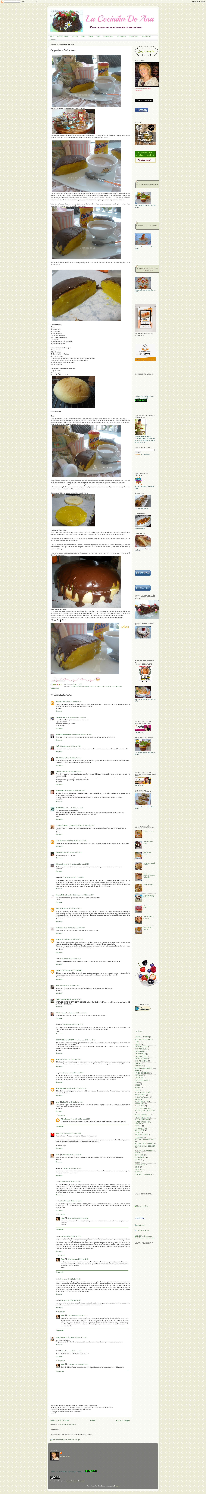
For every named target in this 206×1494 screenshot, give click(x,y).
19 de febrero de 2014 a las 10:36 (70, 1201)
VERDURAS (138, 1172)
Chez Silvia (59, 928)
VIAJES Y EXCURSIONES (143, 1174)
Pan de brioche (148, 884)
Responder (59, 711)
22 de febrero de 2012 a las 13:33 (72, 808)
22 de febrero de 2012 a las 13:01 (74, 790)
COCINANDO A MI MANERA (65, 1040)
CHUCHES (138, 1044)
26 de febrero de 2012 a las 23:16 (72, 1102)
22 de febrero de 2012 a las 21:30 (70, 908)
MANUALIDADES (140, 1095)
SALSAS (137, 1162)
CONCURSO (139, 1066)
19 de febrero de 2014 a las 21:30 (70, 1236)
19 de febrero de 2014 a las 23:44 (78, 1259)
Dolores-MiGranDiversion (64, 895)
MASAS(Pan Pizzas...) (142, 1097)
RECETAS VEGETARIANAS (144, 1150)
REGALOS (138, 1152)
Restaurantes (146, 36)
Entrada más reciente (59, 1420)
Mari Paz (58, 701)
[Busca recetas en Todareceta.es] (142, 1230)
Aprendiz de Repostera (63, 734)
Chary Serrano (60, 1337)
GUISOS (137, 1085)
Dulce (83, 36)
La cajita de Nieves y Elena (64, 825)
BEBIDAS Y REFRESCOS (143, 1039)
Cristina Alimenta (61, 864)
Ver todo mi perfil (65, 1456)
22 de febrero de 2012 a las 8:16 (76, 717)
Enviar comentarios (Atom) (67, 1424)
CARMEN (59, 808)
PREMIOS (138, 1132)
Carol (57, 1133)
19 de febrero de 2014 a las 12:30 (78, 1218)
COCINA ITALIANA (141, 1049)
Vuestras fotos (108, 36)
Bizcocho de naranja (147, 928)
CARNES (137, 1042)
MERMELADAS (140, 1103)
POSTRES (138, 1126)
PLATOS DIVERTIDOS (142, 1117)
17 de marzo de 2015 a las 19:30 (78, 1364)
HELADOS (138, 1087)
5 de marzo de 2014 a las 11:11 (77, 1315)
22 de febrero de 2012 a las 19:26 (71, 852)
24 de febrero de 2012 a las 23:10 (85, 1040)
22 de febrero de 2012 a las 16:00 (84, 825)
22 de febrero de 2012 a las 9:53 (70, 746)
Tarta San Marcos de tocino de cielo (148, 896)
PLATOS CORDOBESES (103, 686)
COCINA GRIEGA (140, 1054)
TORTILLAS (138, 1169)
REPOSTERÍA (139, 1155)
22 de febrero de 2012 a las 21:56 (72, 939)
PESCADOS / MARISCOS (143, 1108)
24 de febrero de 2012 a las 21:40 (72, 1024)
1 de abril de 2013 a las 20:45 (71, 1168)
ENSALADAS (139, 1075)
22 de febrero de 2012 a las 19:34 (78, 864)
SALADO (137, 1160)
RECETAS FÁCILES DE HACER (145, 1146)
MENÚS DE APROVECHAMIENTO (142, 1100)
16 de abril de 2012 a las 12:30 (80, 1119)
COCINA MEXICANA (141, 1061)
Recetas (75, 36)
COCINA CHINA (140, 1051)
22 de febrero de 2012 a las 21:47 (74, 928)
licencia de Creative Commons (75, 1481)
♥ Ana (58, 771)
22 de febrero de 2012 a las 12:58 (70, 771)
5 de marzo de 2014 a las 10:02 (70, 1300)
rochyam (58, 939)
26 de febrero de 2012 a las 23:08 (75, 1088)
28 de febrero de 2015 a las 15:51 (71, 1351)
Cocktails (137, 1063)
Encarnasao (60, 790)
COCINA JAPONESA (141, 1058)
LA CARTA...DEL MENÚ (142, 1092)
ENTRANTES (139, 1078)
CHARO (58, 758)
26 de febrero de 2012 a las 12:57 (73, 1073)
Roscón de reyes (148, 831)
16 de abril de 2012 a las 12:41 (71, 1154)
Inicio (52, 36)
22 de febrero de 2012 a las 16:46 (75, 841)
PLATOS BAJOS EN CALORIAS (145, 1111)
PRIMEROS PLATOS (141, 1135)
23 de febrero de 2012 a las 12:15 (71, 999)
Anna (57, 1102)
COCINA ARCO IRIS (141, 1046)
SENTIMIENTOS (140, 1164)
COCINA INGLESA (140, 1056)
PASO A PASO (139, 1106)
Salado (90, 36)
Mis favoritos (121, 36)
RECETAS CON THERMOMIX (144, 1139)
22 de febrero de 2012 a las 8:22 (81, 734)
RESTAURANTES (140, 1157)
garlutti (58, 999)
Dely (57, 986)
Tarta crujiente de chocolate (148, 917)
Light (98, 36)
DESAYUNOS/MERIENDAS (80, 686)
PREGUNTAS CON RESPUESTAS (141, 1129)
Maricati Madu (60, 717)
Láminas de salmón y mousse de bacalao (148, 875)
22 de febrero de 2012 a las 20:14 (73, 877)
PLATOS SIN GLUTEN (142, 1119)
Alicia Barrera (60, 841)
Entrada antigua (123, 1420)
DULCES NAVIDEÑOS (142, 1073)
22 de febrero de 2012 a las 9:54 (71, 758)
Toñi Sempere (60, 1013)
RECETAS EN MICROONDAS (144, 1144)
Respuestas (61, 1115)
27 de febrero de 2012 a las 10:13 (70, 1133)
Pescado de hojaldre (147, 853)
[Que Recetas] (140, 1225)
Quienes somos (62, 36)
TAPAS (137, 1167)
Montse (58, 852)
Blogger (116, 1486)
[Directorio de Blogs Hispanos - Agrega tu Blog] (145, 1238)
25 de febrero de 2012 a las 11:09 (70, 1059)
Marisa (58, 970)
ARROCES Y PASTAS (142, 1037)
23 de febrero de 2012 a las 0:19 (69, 986)
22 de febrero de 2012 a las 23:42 (71, 970)
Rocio (58, 1059)
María (58, 746)
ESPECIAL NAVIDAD (141, 1080)
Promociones (133, 36)
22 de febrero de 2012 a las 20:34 (83, 895)
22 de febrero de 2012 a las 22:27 (70, 958)
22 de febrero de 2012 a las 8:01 (72, 701)
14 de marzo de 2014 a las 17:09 (76, 1337)
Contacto (53, 40)
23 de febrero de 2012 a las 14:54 (76, 1013)
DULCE (91, 686)
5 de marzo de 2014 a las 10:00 (70, 1279)
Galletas (137, 1083)
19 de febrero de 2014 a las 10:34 (70, 1182)
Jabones (137, 1090)
